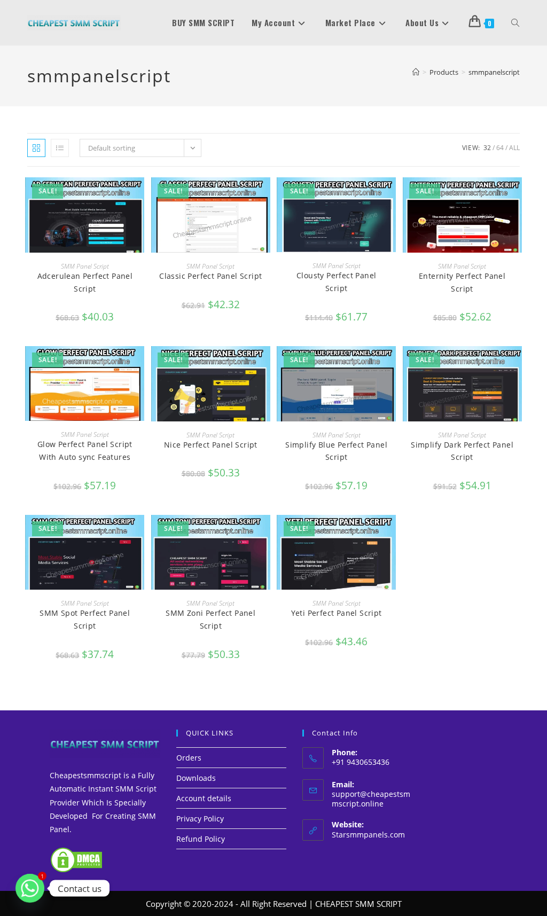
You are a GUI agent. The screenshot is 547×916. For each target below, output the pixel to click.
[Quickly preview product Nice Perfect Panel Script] (265, 364)
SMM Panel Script (85, 266)
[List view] (60, 148)
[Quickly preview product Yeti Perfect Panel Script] (390, 533)
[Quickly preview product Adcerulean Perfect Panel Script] (139, 196)
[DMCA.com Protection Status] (76, 859)
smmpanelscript (494, 72)
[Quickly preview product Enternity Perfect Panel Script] (516, 196)
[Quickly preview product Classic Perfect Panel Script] (265, 196)
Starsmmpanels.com (368, 834)
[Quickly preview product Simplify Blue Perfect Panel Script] (390, 364)
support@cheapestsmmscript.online (371, 799)
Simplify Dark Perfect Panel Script (462, 451)
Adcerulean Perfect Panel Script (85, 282)
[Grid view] (36, 148)
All (514, 147)
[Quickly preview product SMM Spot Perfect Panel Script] (139, 533)
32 (487, 147)
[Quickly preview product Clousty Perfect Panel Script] (390, 196)
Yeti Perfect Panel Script (336, 613)
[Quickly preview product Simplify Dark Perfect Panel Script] (516, 364)
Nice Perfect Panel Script (210, 445)
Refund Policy (200, 839)
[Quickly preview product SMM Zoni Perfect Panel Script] (265, 533)
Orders (188, 758)
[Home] (415, 72)
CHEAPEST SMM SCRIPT (358, 903)
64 (500, 147)
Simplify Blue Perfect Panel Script (336, 451)
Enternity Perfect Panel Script (462, 282)
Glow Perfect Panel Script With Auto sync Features (84, 450)
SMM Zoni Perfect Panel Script (210, 619)
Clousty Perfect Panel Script (336, 281)
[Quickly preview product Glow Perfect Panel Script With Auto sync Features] (139, 364)
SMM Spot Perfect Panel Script (85, 619)
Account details (203, 798)
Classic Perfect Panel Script (210, 276)
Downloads (196, 778)
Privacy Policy (200, 818)
